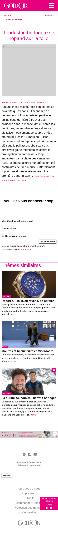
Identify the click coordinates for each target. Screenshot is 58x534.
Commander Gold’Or (29, 503)
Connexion (29, 512)
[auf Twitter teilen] (51, 508)
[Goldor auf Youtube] (35, 454)
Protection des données (29, 507)
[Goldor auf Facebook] (29, 455)
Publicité (29, 498)
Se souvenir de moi (15, 236)
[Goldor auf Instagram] (24, 455)
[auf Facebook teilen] (47, 508)
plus (13, 314)
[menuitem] (49, 16)
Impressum (29, 493)
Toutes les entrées (13, 19)
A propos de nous (29, 488)
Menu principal (51, 5)
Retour (7, 15)
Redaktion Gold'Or (12, 102)
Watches (41, 102)
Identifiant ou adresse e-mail (17, 221)
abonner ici (26, 249)
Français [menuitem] (49, 15)
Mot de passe (9, 228)
